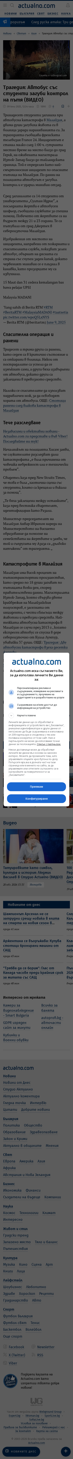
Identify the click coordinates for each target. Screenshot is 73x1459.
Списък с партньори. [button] (49, 744)
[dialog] (36, 729)
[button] (37, 715)
